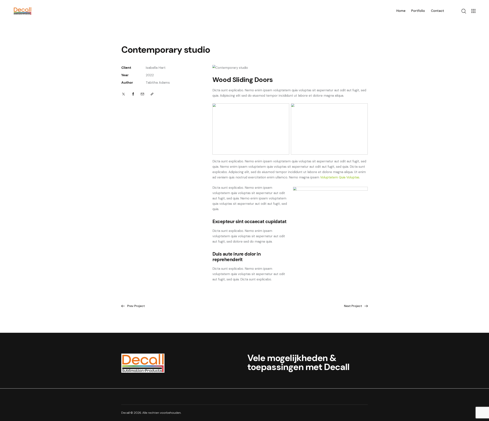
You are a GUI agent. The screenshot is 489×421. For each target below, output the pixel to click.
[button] (152, 94)
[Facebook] (133, 94)
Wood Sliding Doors (242, 79)
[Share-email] (142, 94)
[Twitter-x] (123, 94)
